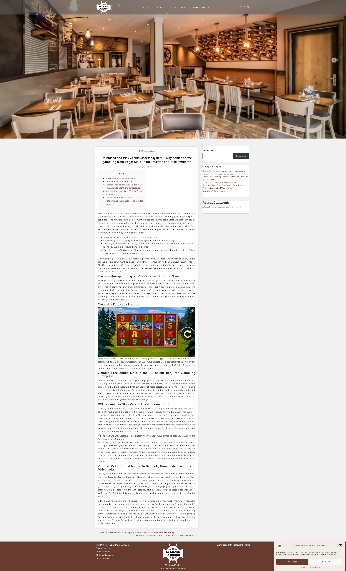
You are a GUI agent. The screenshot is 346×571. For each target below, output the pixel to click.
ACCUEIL (147, 7)
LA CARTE (160, 7)
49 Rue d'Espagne (104, 555)
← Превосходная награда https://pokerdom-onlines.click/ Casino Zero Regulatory (135, 532)
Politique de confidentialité (173, 568)
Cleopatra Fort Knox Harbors (119, 181)
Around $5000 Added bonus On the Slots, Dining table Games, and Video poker (124, 200)
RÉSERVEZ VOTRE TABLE (201, 7)
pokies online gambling (164, 213)
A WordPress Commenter (214, 207)
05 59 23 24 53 (103, 551)
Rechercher (207, 150)
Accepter (292, 561)
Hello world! (235, 207)
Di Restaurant (236, 545)
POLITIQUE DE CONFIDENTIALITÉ (309, 568)
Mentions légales (173, 565)
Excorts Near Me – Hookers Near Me (219, 182)
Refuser (326, 561)
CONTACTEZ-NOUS (177, 7)
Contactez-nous (103, 548)
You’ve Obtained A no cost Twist (120, 178)
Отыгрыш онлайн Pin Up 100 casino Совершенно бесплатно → (166, 535)
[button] (340, 545)
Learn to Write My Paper (213, 191)
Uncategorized (148, 151)
